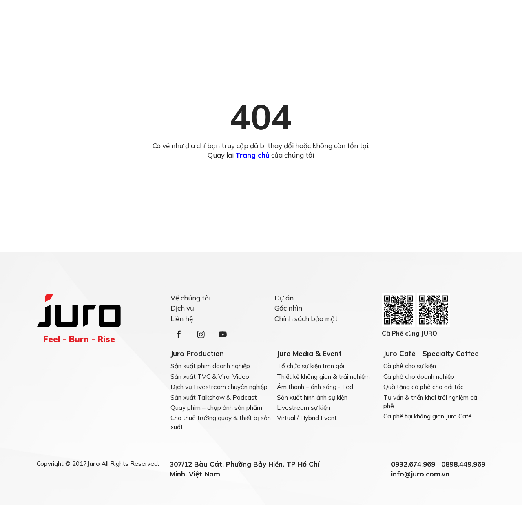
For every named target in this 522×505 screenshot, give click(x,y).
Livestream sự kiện (303, 408)
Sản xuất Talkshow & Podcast (213, 397)
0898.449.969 (463, 464)
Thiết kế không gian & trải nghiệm (323, 376)
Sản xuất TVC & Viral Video (209, 376)
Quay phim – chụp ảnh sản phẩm (216, 408)
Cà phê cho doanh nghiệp (418, 376)
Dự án (284, 298)
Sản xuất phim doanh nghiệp (210, 366)
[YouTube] (223, 334)
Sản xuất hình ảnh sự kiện (312, 397)
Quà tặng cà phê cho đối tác (423, 387)
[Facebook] (178, 334)
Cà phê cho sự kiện (409, 366)
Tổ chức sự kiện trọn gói (310, 366)
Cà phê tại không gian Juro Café (427, 416)
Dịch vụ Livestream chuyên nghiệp (219, 387)
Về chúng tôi (190, 298)
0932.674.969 (413, 464)
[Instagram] (200, 334)
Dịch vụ (182, 308)
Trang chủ (252, 155)
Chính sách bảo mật (306, 318)
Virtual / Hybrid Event (307, 418)
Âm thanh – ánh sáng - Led (315, 387)
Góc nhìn (288, 308)
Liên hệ (181, 318)
